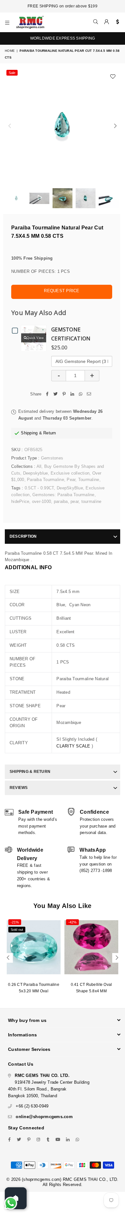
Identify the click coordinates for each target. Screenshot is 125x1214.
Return (49, 433)
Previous (9, 126)
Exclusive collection (70, 473)
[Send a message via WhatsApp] (10, 1203)
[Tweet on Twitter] (56, 394)
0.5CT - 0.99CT (39, 488)
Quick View (35, 337)
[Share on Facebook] (47, 394)
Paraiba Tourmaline (45, 479)
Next (115, 126)
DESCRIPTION (23, 536)
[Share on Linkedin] (72, 394)
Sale (12, 73)
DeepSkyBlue (70, 488)
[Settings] (116, 22)
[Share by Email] (89, 394)
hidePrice (20, 501)
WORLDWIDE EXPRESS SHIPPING (62, 38)
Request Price (61, 290)
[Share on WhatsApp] (81, 394)
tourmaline (91, 501)
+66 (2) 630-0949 (32, 1106)
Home (10, 50)
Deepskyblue (35, 473)
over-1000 (41, 501)
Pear (71, 479)
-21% (15, 922)
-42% (72, 922)
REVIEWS (19, 787)
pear (75, 501)
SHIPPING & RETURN (30, 771)
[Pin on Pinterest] (64, 394)
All (39, 466)
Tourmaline (88, 479)
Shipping (29, 433)
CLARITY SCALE (73, 746)
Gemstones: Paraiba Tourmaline (63, 494)
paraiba (61, 501)
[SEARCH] (95, 22)
